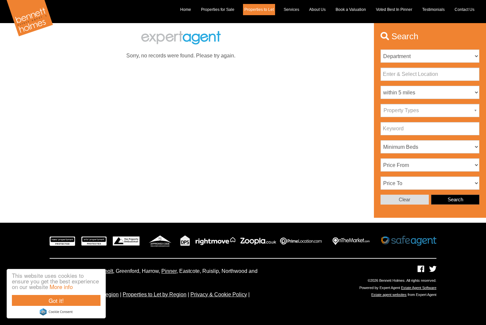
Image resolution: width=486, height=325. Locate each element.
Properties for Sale (217, 9)
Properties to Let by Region (154, 294)
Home (185, 9)
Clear (404, 199)
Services (291, 9)
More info (61, 286)
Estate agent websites (389, 295)
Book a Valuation (351, 9)
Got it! (56, 300)
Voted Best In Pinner (394, 9)
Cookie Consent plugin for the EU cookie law (56, 311)
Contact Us (464, 9)
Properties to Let (259, 9)
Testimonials (433, 9)
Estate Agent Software (418, 288)
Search (455, 199)
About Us (317, 9)
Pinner (169, 271)
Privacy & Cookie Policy (218, 294)
